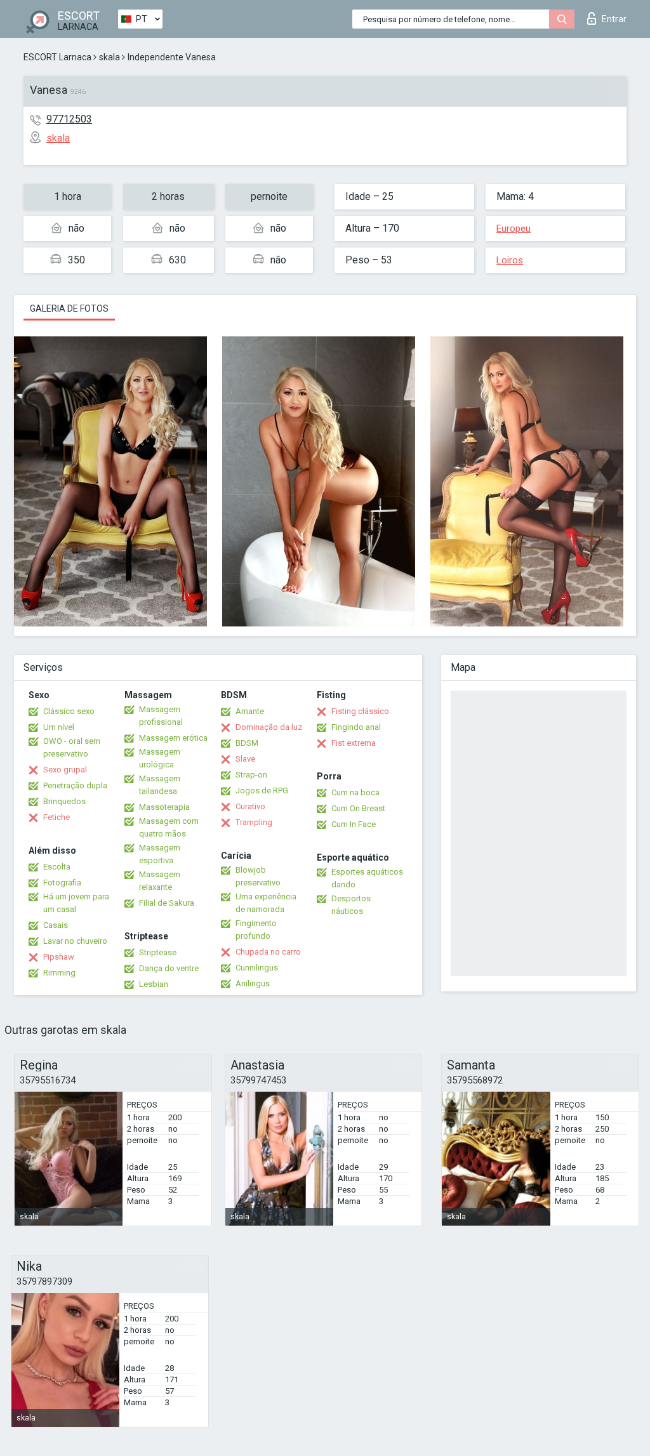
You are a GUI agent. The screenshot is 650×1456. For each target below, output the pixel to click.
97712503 (69, 119)
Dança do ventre (169, 968)
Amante (249, 711)
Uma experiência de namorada (265, 903)
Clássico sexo (69, 711)
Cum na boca (355, 792)
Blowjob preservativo (258, 876)
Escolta (56, 866)
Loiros (509, 260)
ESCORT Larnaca (57, 57)
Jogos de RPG (261, 790)
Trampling (253, 822)
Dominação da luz (268, 727)
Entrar (614, 19)
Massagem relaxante (159, 881)
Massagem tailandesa (159, 785)
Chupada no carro (268, 951)
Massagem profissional (161, 716)
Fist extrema (353, 743)
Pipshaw (58, 957)
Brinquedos (64, 801)
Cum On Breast (358, 808)
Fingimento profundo (256, 929)
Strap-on (251, 774)
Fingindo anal (356, 727)
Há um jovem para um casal (76, 903)
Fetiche (56, 817)
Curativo (250, 806)
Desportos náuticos (351, 905)
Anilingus (252, 983)
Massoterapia (164, 807)
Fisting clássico (360, 711)
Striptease (157, 952)
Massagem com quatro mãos (169, 827)
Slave (245, 759)
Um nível (58, 727)
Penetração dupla (75, 785)
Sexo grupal (65, 769)
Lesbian (153, 984)
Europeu (513, 228)
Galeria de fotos (69, 308)
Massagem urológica (159, 758)
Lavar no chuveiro (75, 941)
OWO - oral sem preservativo (71, 747)
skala (109, 57)
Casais (55, 925)
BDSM (246, 743)
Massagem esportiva (159, 854)
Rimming (59, 972)
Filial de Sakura (166, 903)
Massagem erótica (173, 738)
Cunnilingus (256, 967)
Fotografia (62, 882)
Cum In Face (353, 824)
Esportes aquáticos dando (367, 878)
